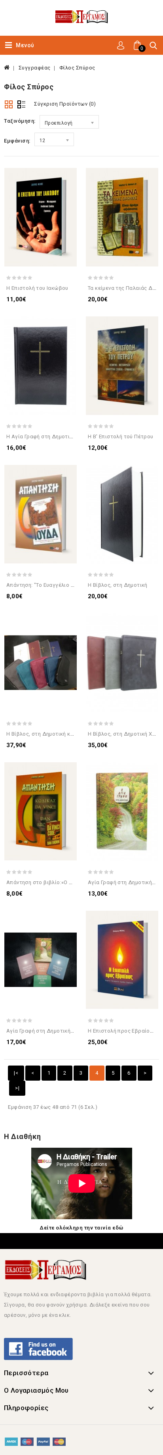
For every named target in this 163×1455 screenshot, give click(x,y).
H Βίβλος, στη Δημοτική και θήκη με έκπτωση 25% (68, 734)
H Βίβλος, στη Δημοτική (118, 585)
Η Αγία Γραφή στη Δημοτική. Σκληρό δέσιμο (61, 436)
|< (16, 1073)
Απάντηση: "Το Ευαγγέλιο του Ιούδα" (52, 585)
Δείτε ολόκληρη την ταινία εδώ (81, 1228)
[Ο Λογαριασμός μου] (121, 45)
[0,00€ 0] (131, 54)
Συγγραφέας (35, 68)
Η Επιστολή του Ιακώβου (37, 288)
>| (17, 1088)
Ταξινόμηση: (20, 121)
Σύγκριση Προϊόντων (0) (65, 104)
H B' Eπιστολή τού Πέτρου (121, 436)
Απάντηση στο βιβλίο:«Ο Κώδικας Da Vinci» (60, 882)
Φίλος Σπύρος (77, 68)
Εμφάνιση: (17, 141)
